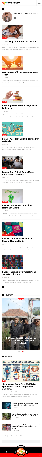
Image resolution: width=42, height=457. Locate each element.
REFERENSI (5, 201)
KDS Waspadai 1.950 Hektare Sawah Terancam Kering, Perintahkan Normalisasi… (21, 340)
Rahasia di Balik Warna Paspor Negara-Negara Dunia (17, 239)
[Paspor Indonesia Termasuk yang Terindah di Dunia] (12, 262)
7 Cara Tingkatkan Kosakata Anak (19, 41)
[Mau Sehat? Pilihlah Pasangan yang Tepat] (12, 63)
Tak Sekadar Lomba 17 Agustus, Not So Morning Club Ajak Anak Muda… (25, 415)
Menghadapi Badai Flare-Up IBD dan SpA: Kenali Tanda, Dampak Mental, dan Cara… (19, 386)
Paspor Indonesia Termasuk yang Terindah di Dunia (19, 273)
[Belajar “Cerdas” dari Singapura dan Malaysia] (12, 129)
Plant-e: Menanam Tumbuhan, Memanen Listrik (17, 206)
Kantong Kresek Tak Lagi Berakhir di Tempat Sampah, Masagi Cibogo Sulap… (26, 426)
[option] (21, 324)
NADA (4, 381)
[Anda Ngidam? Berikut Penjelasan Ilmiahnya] (12, 96)
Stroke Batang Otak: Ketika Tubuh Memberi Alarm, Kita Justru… (25, 404)
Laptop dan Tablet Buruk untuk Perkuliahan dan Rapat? (18, 173)
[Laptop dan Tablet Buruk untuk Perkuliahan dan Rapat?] (12, 162)
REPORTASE (21, 299)
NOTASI (4, 38)
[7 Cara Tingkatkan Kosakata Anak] (12, 32)
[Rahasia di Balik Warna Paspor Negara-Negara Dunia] (12, 229)
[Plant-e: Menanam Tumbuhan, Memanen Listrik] (12, 196)
